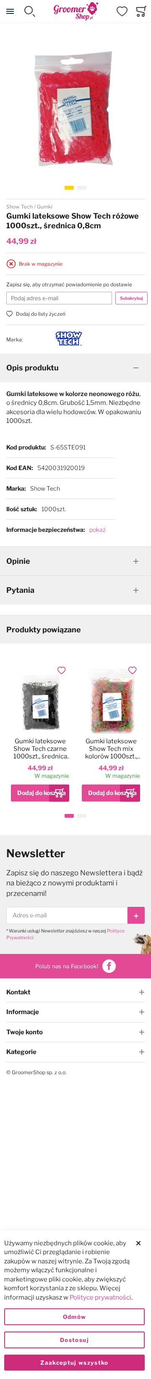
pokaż (97, 529)
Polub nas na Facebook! (66, 966)
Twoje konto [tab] (24, 1032)
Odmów (74, 1316)
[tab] (75, 368)
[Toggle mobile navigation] (10, 11)
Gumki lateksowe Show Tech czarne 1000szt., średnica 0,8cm (40, 748)
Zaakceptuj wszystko (74, 1362)
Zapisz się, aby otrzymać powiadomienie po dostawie (69, 284)
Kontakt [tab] (18, 992)
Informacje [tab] (22, 1012)
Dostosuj (74, 1340)
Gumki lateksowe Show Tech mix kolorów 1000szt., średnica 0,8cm (111, 748)
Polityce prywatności (100, 1297)
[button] (69, 188)
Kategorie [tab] (21, 1052)
